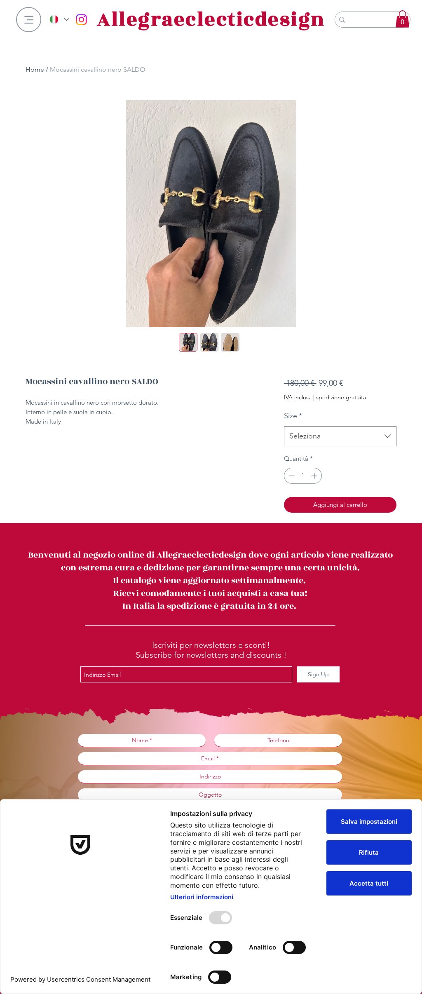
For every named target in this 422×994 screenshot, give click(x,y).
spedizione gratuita (341, 397)
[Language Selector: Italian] (59, 19)
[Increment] (315, 475)
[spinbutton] (302, 475)
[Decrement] (290, 475)
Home (35, 69)
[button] (402, 19)
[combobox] (340, 436)
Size (293, 415)
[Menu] (28, 19)
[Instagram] (81, 19)
